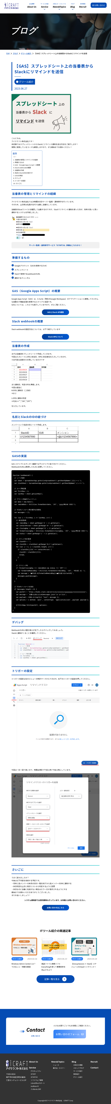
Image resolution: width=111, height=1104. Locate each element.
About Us (33, 1061)
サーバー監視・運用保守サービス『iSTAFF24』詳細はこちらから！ (55, 245)
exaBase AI (35, 1086)
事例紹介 (76, 1074)
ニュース (56, 1065)
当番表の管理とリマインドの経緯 (26, 160)
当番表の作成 (19, 170)
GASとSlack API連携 (55, 312)
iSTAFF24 (34, 1077)
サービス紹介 (77, 1071)
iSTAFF (33, 1074)
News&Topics (57, 1061)
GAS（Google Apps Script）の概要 (27, 165)
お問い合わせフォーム (67, 1034)
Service (32, 1067)
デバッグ (18, 178)
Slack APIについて (55, 336)
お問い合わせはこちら (55, 907)
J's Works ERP (36, 1089)
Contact (94, 1067)
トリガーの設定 (20, 181)
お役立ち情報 (77, 1065)
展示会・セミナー (59, 1068)
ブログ (15, 53)
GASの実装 (19, 175)
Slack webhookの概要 (23, 167)
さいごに (19, 183)
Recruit (94, 1061)
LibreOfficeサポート (38, 1083)
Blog (74, 1061)
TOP (8, 53)
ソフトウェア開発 (37, 1080)
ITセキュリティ (36, 1071)
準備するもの (19, 162)
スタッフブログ (78, 1068)
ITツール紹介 (26, 53)
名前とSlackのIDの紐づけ (24, 173)
